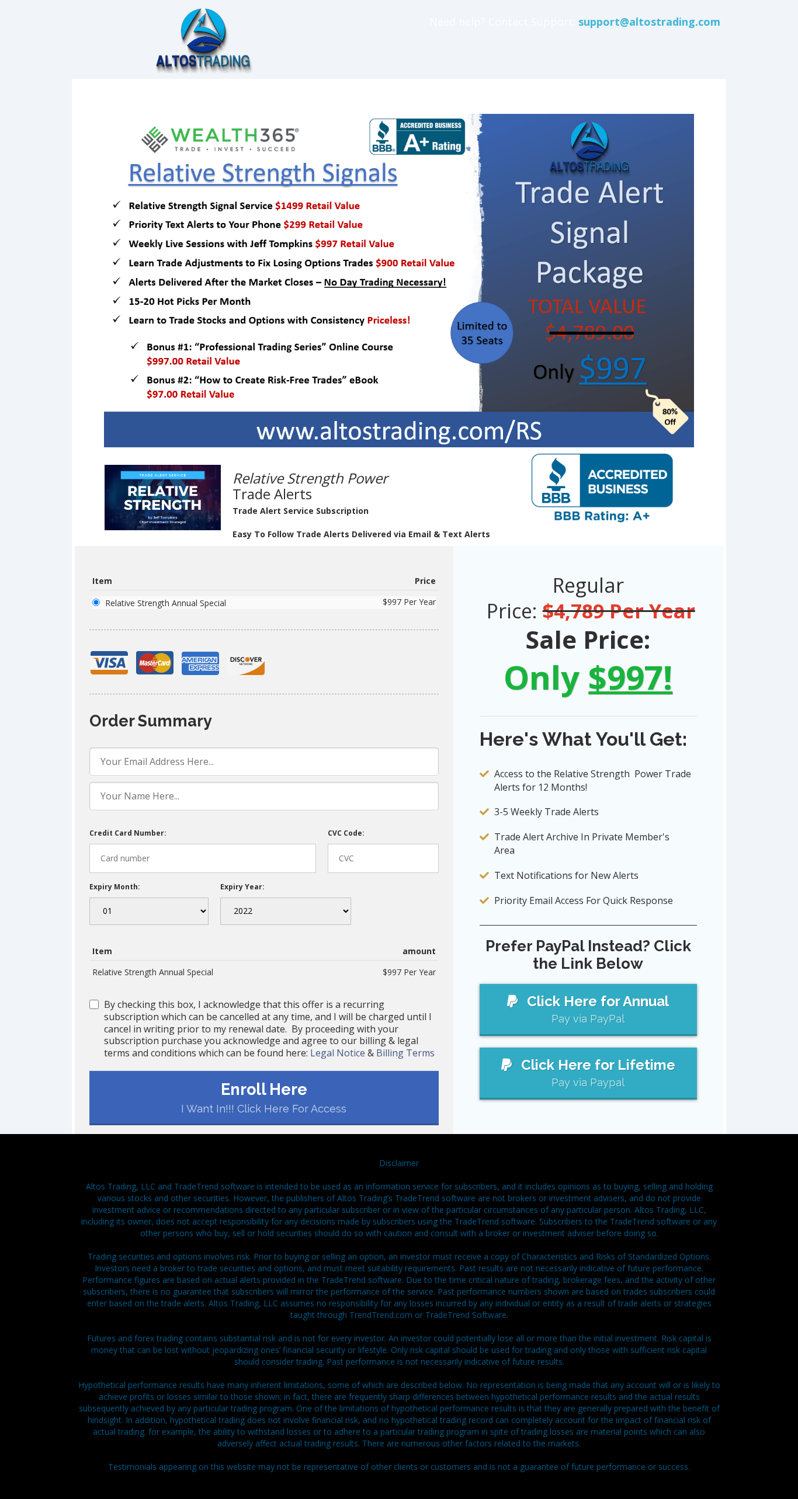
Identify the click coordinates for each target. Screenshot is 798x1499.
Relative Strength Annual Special (165, 602)
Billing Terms (405, 1052)
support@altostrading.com (649, 22)
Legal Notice (337, 1052)
